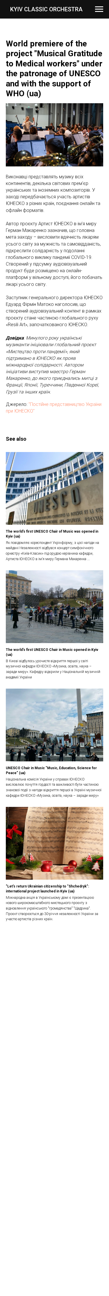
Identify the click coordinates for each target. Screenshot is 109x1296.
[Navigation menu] (99, 9)
